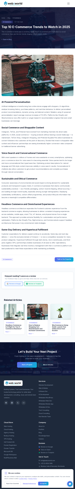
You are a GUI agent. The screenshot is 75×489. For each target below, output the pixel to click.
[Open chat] (70, 484)
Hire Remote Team (45, 416)
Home (3, 18)
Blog (9, 18)
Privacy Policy (32, 478)
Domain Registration (10, 445)
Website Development (46, 385)
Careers (41, 439)
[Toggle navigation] (68, 3)
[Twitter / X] (18, 403)
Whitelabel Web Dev (45, 401)
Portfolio (41, 429)
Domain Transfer (9, 448)
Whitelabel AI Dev (44, 407)
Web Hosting (8, 426)
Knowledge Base (44, 436)
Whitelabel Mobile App (46, 404)
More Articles (48, 365)
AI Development (44, 394)
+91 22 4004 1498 (46, 463)
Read (7, 331)
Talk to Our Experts (64, 259)
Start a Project (27, 365)
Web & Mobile (43, 388)
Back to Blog (7, 39)
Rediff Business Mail (10, 458)
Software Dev (43, 391)
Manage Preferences (29, 483)
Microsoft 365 (8, 451)
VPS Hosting (8, 439)
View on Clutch (45, 450)
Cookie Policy (23, 478)
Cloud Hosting (8, 429)
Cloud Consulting (44, 413)
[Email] (23, 403)
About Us (42, 426)
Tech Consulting (44, 410)
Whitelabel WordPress (46, 397)
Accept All (43, 483)
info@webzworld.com (48, 460)
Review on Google (15, 283)
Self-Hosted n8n (9, 442)
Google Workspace (10, 454)
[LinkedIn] (12, 403)
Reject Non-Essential (12, 483)
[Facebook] (6, 403)
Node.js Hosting (9, 436)
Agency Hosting (9, 432)
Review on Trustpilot (35, 283)
